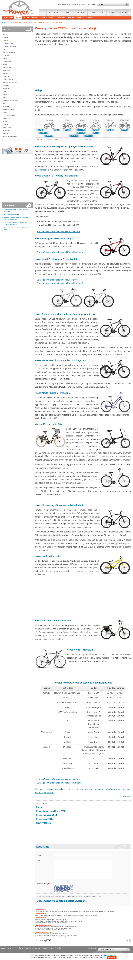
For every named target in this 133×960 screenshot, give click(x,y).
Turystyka (80, 17)
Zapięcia (5, 124)
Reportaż (91, 17)
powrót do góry (126, 796)
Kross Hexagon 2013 (46, 815)
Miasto (34, 17)
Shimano (6, 55)
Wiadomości (8, 17)
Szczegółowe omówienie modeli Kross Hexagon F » (61, 283)
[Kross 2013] (83, 130)
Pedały (5, 112)
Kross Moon (40, 170)
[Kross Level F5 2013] (99, 308)
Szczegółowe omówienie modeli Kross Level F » (59, 280)
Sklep (102, 12)
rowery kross (60, 789)
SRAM (5, 58)
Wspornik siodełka (9, 109)
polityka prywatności (33, 948)
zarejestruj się (85, 4)
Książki (71, 17)
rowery (50, 789)
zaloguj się (74, 4)
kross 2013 (49, 792)
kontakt (59, 948)
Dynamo (5, 121)
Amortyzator (7, 67)
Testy (4, 49)
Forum (111, 12)
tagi (93, 4)
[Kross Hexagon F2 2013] (67, 308)
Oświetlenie (7, 118)
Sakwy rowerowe (62, 4)
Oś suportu (7, 85)
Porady (26, 17)
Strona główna (15, 22)
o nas (3, 948)
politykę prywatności (109, 955)
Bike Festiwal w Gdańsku (11, 214)
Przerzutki (6, 70)
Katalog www (80, 12)
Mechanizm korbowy (10, 82)
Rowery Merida (43, 823)
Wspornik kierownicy (10, 100)
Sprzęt (18, 17)
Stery (4, 103)
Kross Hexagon (10, 46)
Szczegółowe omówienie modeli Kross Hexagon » (60, 252)
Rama (5, 64)
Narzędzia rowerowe (10, 136)
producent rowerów (83, 789)
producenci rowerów (103, 789)
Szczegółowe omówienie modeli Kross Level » (58, 232)
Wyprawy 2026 (54, 12)
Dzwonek (6, 130)
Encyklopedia (123, 12)
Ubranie (5, 133)
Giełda (92, 12)
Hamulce (6, 88)
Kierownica (6, 94)
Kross (35, 22)
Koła (4, 91)
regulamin (19, 948)
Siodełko (6, 106)
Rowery (29, 22)
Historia (51, 17)
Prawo (43, 17)
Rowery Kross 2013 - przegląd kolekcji (51, 22)
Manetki (5, 73)
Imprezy (67, 12)
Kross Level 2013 (44, 819)
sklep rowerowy (48, 948)
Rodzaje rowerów (9, 52)
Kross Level (9, 43)
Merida (6, 37)
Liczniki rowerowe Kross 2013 (50, 811)
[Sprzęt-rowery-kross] (17, 154)
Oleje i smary (7, 127)
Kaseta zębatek (8, 79)
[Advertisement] (83, 67)
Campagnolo (7, 61)
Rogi (4, 97)
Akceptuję (111, 957)
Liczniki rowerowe (9, 115)
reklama (10, 948)
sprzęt (42, 789)
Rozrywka (61, 17)
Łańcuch (6, 76)
